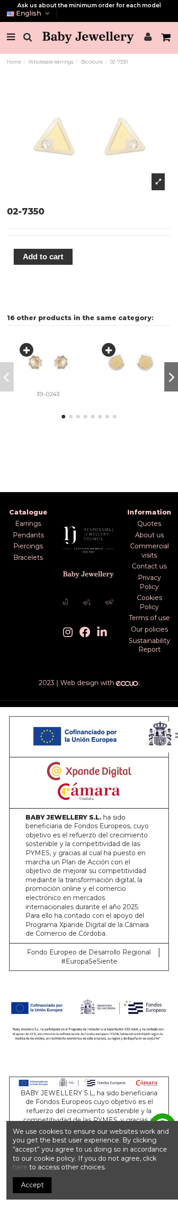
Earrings (28, 524)
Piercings (28, 546)
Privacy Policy (149, 582)
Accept (32, 1185)
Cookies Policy (149, 602)
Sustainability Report (149, 645)
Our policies (149, 629)
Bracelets (28, 557)
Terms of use (149, 618)
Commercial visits (149, 550)
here (20, 1167)
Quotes (149, 524)
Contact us (149, 566)
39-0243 (48, 394)
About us (149, 535)
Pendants (28, 535)
